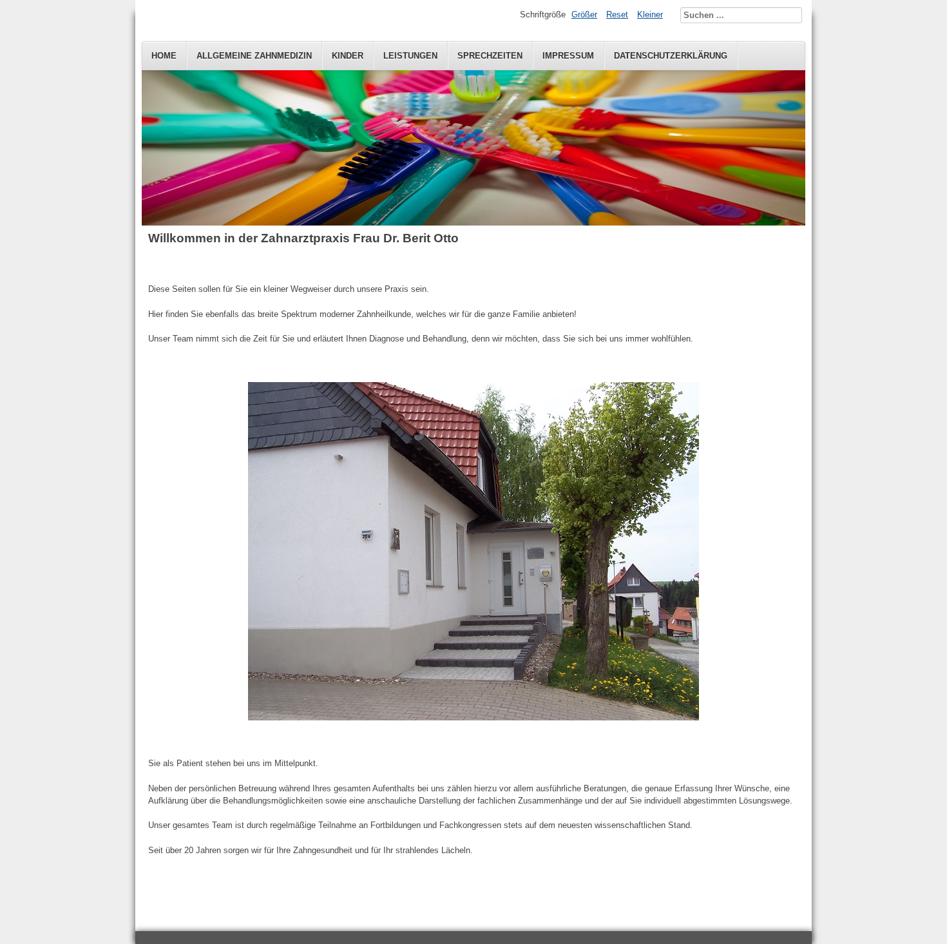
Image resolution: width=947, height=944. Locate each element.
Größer (584, 14)
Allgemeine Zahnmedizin (254, 56)
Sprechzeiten (489, 56)
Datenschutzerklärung (670, 56)
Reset (617, 14)
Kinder (347, 56)
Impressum (568, 56)
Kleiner (650, 14)
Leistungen (410, 56)
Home (164, 56)
